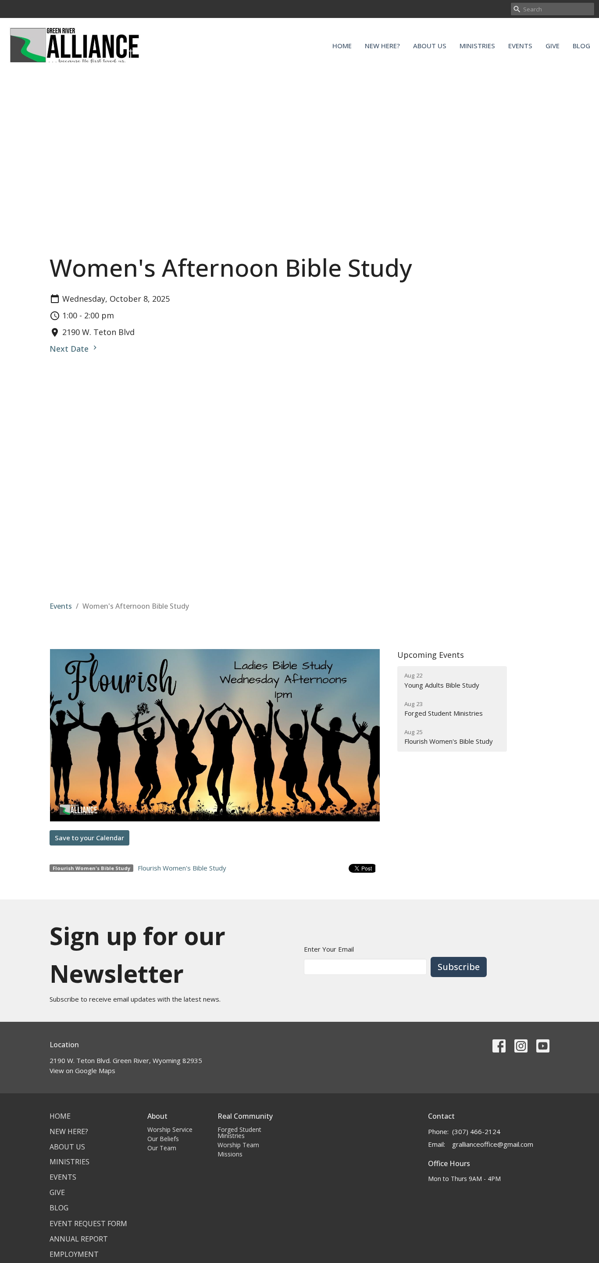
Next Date (70, 348)
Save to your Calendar (89, 837)
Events (520, 45)
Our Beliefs (163, 1139)
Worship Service (170, 1129)
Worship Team (238, 1145)
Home (342, 45)
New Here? (382, 45)
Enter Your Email (329, 949)
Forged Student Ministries (239, 1132)
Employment (74, 1254)
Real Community (245, 1116)
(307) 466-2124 (476, 1131)
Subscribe (459, 967)
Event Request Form (88, 1223)
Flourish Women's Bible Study (182, 867)
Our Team (161, 1148)
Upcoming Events (430, 654)
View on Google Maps (82, 1070)
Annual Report (79, 1239)
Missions (229, 1154)
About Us (429, 45)
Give (553, 45)
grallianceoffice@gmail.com (492, 1144)
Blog (581, 45)
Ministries (477, 45)
